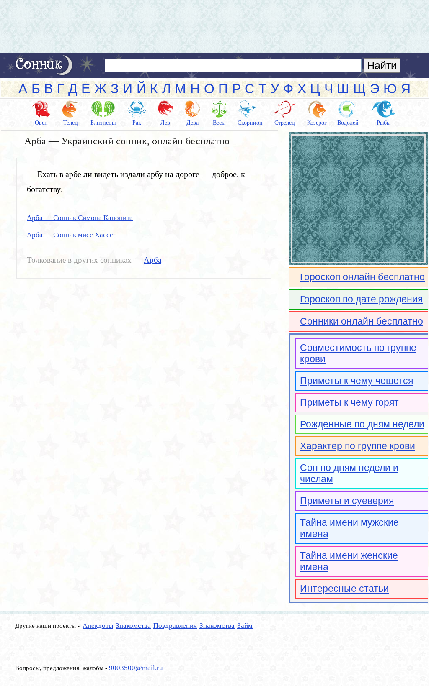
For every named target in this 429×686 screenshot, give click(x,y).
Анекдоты (98, 626)
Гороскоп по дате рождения (361, 299)
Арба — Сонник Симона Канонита (80, 218)
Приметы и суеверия (347, 500)
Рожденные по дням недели (362, 424)
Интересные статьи (344, 588)
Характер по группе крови (357, 445)
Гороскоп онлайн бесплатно (362, 276)
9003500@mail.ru (136, 668)
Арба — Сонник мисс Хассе (70, 235)
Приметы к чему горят (349, 402)
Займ (245, 626)
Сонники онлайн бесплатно (361, 321)
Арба (152, 260)
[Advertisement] (214, 26)
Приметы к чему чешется (356, 380)
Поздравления (175, 626)
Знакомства (133, 626)
